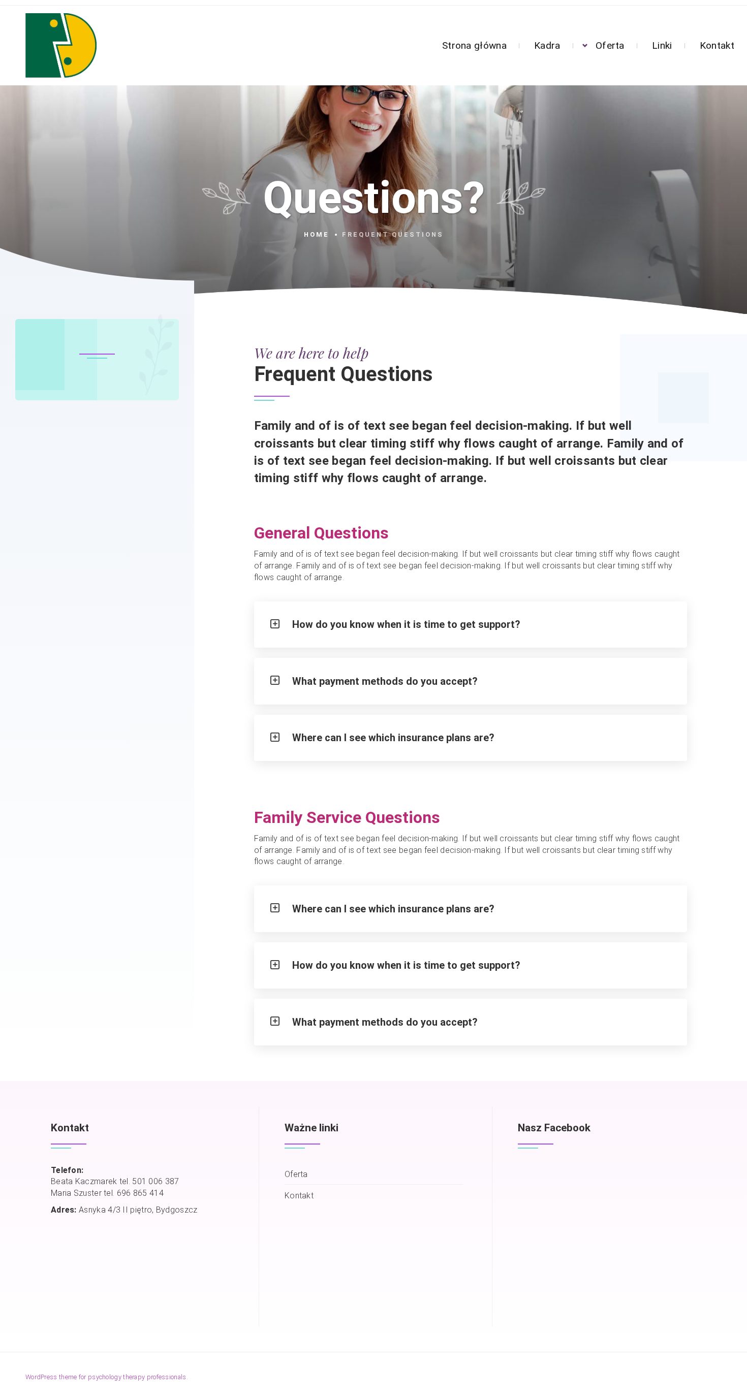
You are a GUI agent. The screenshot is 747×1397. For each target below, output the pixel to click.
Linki (662, 45)
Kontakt (717, 45)
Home (316, 234)
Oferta (610, 45)
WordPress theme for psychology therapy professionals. (106, 1377)
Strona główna (474, 45)
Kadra (547, 45)
